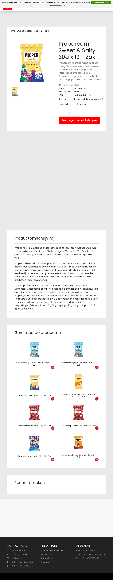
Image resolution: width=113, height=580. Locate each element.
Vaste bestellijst (70, 85)
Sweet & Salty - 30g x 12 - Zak (33, 30)
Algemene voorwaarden (52, 550)
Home (12, 30)
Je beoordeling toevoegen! (88, 99)
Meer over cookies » (57, 6)
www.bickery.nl (18, 550)
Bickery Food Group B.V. (22, 562)
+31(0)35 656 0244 (19, 554)
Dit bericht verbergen (101, 2)
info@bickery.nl (18, 558)
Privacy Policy (47, 558)
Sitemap (45, 562)
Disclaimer (46, 554)
